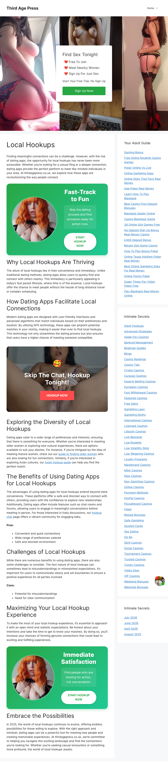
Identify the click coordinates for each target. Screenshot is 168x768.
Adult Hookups (134, 326)
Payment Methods (136, 492)
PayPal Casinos (134, 498)
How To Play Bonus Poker (141, 251)
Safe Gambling (134, 520)
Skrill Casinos (133, 542)
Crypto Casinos (134, 370)
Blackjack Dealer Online (139, 213)
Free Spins (131, 403)
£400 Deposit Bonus (137, 240)
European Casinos (136, 387)
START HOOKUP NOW (80, 241)
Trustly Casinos (134, 565)
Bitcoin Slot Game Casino (141, 245)
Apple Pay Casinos (136, 337)
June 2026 (131, 623)
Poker (128, 509)
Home (150, 8)
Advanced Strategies (138, 331)
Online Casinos (134, 487)
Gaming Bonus (133, 152)
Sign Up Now (84, 91)
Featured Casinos (135, 398)
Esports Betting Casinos (140, 381)
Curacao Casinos (135, 376)
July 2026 (130, 617)
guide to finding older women (77, 454)
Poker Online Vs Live (137, 167)
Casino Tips (132, 364)
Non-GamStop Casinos (139, 481)
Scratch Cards (133, 526)
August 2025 (132, 634)
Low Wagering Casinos (139, 453)
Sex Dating (131, 531)
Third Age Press (22, 8)
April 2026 (131, 628)
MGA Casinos (133, 470)
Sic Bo (128, 537)
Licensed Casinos (135, 426)
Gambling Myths (135, 414)
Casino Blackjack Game (139, 219)
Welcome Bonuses (136, 587)
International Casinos (138, 420)
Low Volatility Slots (136, 448)
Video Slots (131, 570)
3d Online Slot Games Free (142, 224)
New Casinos (133, 476)
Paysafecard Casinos (138, 503)
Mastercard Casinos (137, 464)
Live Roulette (132, 442)
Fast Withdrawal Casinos (140, 392)
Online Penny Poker (137, 276)
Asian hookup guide (58, 462)
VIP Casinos (132, 576)
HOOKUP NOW (57, 395)
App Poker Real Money (139, 188)
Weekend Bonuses (136, 581)
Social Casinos (133, 548)
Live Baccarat (133, 437)
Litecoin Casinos (135, 431)
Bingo (128, 353)
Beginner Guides (135, 348)
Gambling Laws (134, 409)
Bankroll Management (138, 342)
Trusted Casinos (135, 559)
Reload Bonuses (135, 515)
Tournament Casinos (137, 553)
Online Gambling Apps (139, 173)
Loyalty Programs (135, 459)
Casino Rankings (135, 359)
